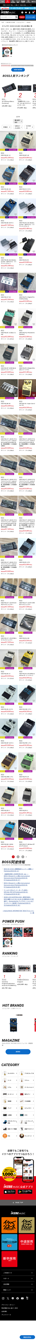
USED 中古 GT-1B (6, 297)
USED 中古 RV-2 (23, 810)
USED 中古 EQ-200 (24, 638)
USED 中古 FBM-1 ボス (7, 776)
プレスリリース (6, 1314)
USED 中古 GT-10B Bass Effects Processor (27, 845)
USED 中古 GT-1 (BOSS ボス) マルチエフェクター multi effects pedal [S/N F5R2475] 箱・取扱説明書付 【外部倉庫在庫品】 (27, 483)
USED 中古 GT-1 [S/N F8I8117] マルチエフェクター (9, 639)
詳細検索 (22, 17)
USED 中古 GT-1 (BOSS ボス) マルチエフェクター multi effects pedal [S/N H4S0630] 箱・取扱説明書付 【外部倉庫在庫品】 (9, 483)
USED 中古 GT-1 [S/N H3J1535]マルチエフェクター (8, 603)
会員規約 (4, 1311)
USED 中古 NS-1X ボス (7, 709)
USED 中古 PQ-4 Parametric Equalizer (27, 333)
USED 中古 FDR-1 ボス (25, 743)
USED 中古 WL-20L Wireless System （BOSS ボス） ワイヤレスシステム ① (8, 261)
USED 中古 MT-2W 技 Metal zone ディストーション (8, 369)
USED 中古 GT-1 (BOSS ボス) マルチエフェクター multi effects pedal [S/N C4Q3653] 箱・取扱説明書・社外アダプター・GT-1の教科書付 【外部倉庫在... (27, 524)
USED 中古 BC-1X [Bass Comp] (8, 333)
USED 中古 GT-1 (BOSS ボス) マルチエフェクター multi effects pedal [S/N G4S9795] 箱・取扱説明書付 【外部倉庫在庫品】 (9, 565)
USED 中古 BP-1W (24, 155)
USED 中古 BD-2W (6, 189)
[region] (18, 1023)
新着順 (5, 127)
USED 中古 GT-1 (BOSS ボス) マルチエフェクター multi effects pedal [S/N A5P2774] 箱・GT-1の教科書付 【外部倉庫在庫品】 (9, 523)
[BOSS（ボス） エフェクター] (13, 1023)
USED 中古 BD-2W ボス (7, 223)
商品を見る (27, 1337)
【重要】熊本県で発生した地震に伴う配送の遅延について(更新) (18, 5)
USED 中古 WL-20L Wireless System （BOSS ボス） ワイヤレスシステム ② (27, 224)
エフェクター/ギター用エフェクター (22, 66)
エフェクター (6, 66)
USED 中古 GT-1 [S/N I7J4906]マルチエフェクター (27, 603)
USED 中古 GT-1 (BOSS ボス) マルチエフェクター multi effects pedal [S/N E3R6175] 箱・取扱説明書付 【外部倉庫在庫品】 (9, 442)
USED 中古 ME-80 (5, 403)
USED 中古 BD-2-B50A (7, 844)
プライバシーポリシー (8, 1304)
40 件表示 (28, 127)
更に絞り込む (17, 121)
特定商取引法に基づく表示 (9, 1308)
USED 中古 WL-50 (24, 260)
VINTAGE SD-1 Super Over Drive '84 (27, 404)
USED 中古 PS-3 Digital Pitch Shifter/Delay (27, 298)
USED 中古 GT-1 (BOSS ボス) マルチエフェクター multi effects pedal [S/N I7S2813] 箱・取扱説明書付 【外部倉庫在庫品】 (27, 442)
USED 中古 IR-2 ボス (24, 562)
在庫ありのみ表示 (17, 127)
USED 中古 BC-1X (5, 155)
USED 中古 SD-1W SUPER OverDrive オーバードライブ (27, 674)
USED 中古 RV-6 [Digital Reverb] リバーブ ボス (27, 369)
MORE (18, 1052)
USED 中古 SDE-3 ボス (25, 709)
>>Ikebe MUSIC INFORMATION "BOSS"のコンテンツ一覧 (18, 912)
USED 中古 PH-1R (24, 776)
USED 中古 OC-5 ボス (25, 189)
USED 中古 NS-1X (5, 673)
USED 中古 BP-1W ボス (7, 743)
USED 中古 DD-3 (5, 810)
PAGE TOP (19, 1202)
